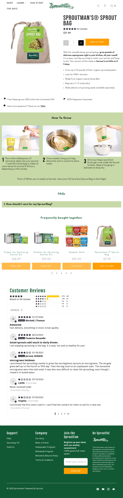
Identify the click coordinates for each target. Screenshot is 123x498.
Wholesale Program (44, 451)
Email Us (10, 447)
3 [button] (61, 413)
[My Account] (105, 6)
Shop (10, 3)
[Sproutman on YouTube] (103, 489)
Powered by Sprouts (34, 488)
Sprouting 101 (13, 442)
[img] (24, 317)
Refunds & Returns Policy (46, 455)
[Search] (98, 6)
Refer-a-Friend (41, 442)
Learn (20, 3)
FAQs (9, 438)
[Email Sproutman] (113, 489)
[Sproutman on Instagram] (108, 489)
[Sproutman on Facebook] (97, 489)
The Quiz (12, 8)
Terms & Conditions (44, 460)
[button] (70, 28)
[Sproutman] (61, 6)
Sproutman (19, 488)
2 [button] (58, 413)
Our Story (36, 3)
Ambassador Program (45, 447)
